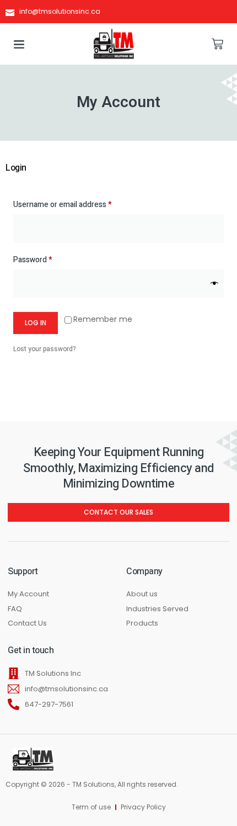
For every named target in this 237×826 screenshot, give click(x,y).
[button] (19, 44)
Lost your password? (44, 349)
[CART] (217, 44)
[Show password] (214, 283)
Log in (35, 322)
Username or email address (77, 204)
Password (47, 260)
